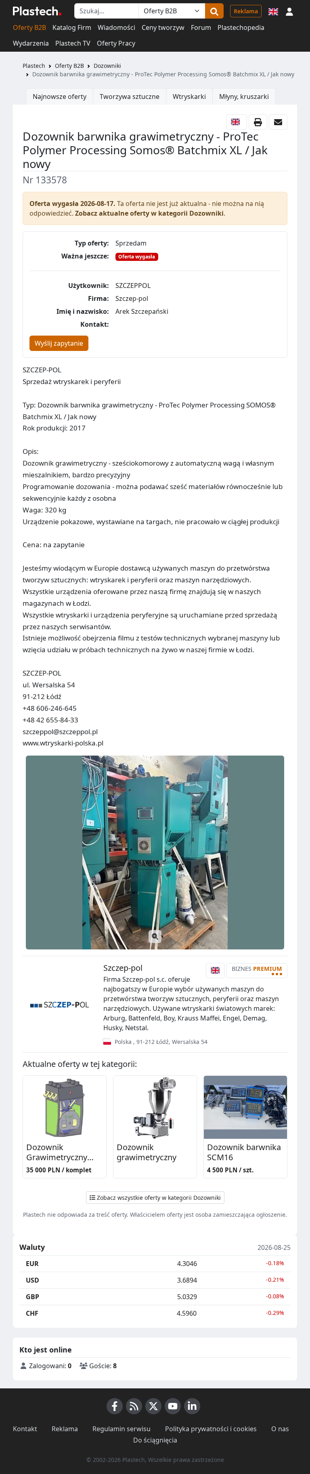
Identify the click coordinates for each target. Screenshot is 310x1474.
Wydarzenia (31, 43)
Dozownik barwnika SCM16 (244, 1152)
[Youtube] (173, 1406)
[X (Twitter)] (153, 1406)
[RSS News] (134, 1406)
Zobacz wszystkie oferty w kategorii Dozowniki (158, 1197)
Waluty (32, 1247)
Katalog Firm (71, 27)
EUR (32, 1263)
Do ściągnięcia (155, 1440)
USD (32, 1280)
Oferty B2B (29, 27)
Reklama (246, 11)
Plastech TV (72, 43)
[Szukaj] (214, 11)
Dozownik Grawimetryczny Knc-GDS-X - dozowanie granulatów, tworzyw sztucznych (63, 1152)
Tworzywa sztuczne (129, 96)
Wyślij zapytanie (59, 343)
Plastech (34, 65)
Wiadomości (116, 27)
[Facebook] (115, 1406)
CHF (32, 1313)
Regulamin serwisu (121, 1428)
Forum (201, 27)
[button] (289, 11)
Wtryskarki (189, 96)
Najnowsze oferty (59, 96)
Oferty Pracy (116, 43)
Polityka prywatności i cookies (211, 1428)
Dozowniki (107, 65)
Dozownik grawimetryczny (146, 1152)
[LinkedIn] (192, 1406)
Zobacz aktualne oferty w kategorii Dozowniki (149, 213)
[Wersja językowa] (273, 11)
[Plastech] (37, 10)
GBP (32, 1296)
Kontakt (25, 1428)
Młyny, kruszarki (244, 96)
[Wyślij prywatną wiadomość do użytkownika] (278, 122)
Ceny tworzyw (163, 27)
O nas (280, 1428)
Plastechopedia (241, 27)
